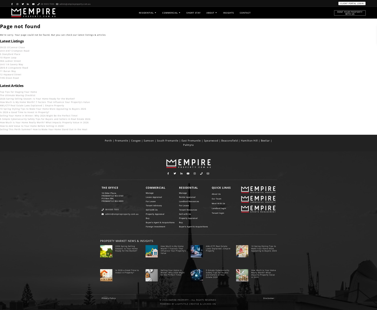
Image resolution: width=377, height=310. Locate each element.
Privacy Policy (109, 298)
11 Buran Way (8, 71)
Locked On (209, 303)
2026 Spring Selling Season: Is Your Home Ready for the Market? (37, 98)
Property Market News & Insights (126, 241)
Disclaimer (268, 298)
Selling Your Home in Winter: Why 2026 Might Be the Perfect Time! (39, 115)
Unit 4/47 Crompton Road (14, 50)
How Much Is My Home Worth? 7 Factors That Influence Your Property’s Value (45, 102)
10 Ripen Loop (8, 57)
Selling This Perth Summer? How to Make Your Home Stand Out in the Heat (43, 129)
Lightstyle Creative (187, 303)
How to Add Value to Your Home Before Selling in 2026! (32, 126)
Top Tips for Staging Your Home (18, 92)
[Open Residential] (155, 12)
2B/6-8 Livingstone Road (14, 67)
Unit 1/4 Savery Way (11, 64)
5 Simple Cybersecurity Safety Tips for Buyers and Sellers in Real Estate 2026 (45, 119)
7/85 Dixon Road (9, 78)
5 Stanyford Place (10, 54)
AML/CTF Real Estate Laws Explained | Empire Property (32, 105)
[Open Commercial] (179, 12)
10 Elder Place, (109, 193)
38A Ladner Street (10, 61)
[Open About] (216, 12)
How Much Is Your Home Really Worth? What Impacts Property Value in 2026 (44, 122)
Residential (188, 187)
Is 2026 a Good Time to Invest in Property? (24, 112)
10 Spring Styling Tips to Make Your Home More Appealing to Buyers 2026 (43, 108)
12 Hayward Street (10, 74)
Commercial (155, 187)
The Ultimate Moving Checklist (17, 95)
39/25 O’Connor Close (12, 47)
